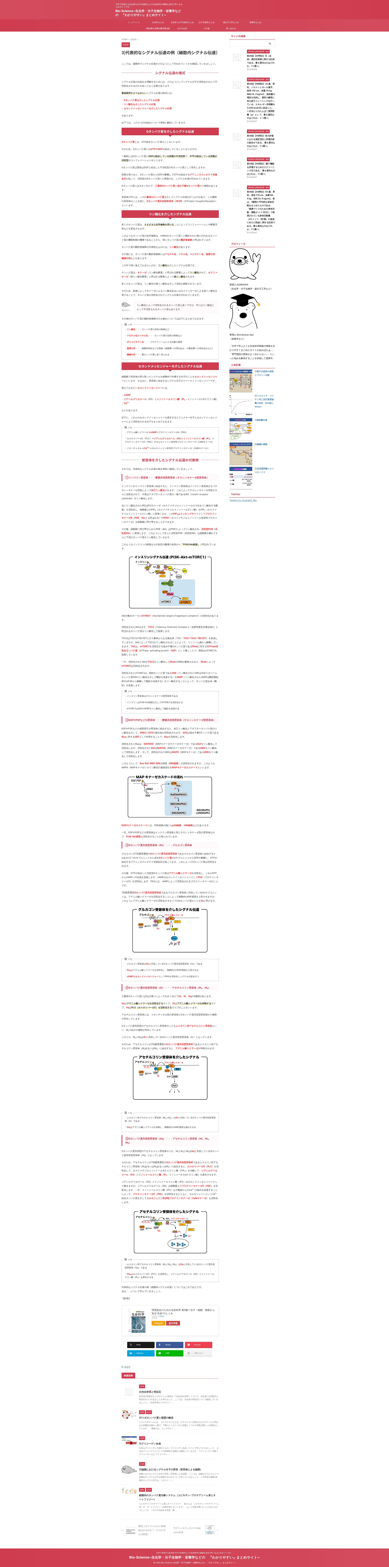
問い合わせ (231, 28)
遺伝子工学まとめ (231, 22)
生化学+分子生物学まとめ (182, 22)
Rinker (162, 1316)
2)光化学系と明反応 (150, 1391)
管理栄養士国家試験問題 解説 (158, 28)
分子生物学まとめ (207, 22)
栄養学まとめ (255, 22)
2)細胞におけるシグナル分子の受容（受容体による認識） (170, 1469)
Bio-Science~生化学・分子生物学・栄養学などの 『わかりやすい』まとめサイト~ (194, 1557)
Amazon (158, 1323)
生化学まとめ (158, 22)
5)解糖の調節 (261, 444)
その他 (207, 28)
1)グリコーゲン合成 (150, 1443)
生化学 (127, 1367)
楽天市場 (173, 1323)
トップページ (134, 22)
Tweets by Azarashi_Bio (243, 500)
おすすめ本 (182, 28)
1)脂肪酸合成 (261, 420)
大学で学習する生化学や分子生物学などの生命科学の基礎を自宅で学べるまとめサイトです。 (194, 1553)
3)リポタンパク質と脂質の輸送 (156, 1417)
